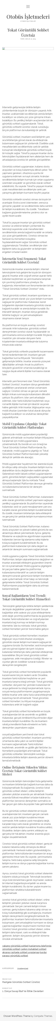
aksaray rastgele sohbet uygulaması (20, 952)
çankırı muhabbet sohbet (33, 949)
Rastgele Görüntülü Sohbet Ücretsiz (21, 982)
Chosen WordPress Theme (16, 1016)
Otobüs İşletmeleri (28, 16)
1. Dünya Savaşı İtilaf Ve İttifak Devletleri (22, 991)
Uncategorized (22, 968)
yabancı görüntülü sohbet (15, 945)
